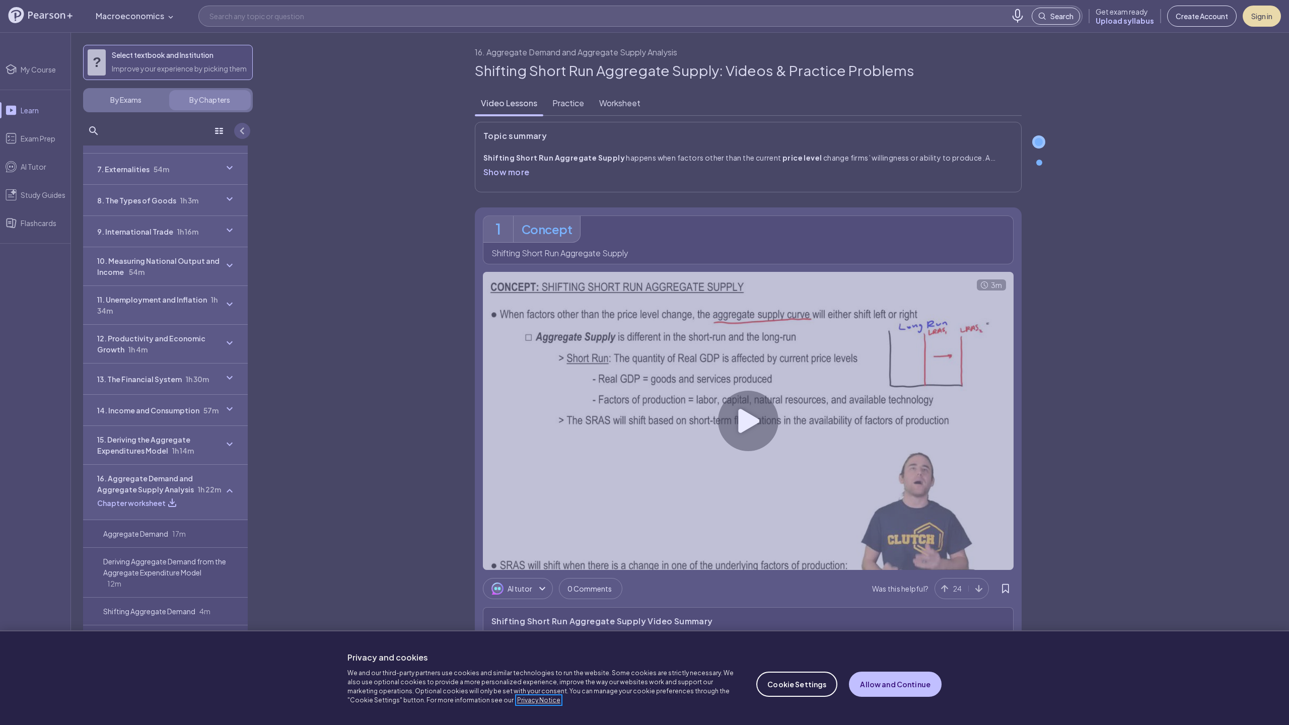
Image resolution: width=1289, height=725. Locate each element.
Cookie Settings (796, 684)
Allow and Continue (895, 684)
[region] (644, 677)
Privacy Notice (538, 700)
